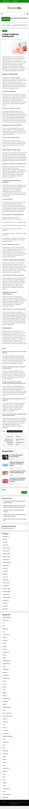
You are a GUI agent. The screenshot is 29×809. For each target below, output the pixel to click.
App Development (7, 617)
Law (4, 724)
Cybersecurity (6, 652)
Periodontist (6, 742)
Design (4, 655)
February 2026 (6, 548)
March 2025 (5, 580)
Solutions (5, 771)
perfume (4, 335)
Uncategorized (6, 788)
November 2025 (6, 556)
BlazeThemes (15, 803)
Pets (4, 748)
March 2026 (5, 545)
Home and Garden (7, 713)
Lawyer (4, 727)
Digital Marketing (7, 660)
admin (12, 459)
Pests (4, 745)
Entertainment (6, 678)
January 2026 (6, 551)
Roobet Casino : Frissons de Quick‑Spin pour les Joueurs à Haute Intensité (12, 1)
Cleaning (5, 640)
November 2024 (6, 591)
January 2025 (6, 585)
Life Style (5, 730)
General (4, 695)
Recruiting (5, 753)
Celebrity (5, 637)
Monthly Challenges (7, 736)
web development (7, 794)
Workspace (5, 797)
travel (4, 785)
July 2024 (5, 603)
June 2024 (5, 606)
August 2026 (6, 536)
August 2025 (6, 565)
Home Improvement (7, 716)
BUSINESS (5, 629)
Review (4, 759)
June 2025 (5, 571)
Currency (5, 649)
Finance (5, 687)
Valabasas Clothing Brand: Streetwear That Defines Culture (16, 464)
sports (4, 774)
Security (5, 762)
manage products (14, 88)
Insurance (5, 719)
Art (3, 623)
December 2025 (6, 553)
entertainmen (6, 675)
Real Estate (5, 751)
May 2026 (5, 539)
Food (4, 690)
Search (4, 489)
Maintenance (6, 733)
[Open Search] (24, 13)
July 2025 (5, 568)
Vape (4, 791)
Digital (4, 658)
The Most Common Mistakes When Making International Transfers (17, 479)
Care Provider (6, 634)
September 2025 (6, 562)
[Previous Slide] (25, 1)
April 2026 (5, 542)
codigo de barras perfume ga (15, 431)
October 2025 (6, 559)
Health (4, 704)
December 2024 (6, 588)
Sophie (5, 39)
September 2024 (6, 597)
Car (4, 631)
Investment (5, 721)
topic (4, 780)
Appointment (6, 620)
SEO (4, 765)
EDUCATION (6, 669)
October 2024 (6, 594)
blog (4, 626)
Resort (4, 756)
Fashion (5, 31)
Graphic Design (6, 698)
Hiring (4, 710)
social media (6, 768)
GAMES (4, 692)
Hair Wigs (5, 701)
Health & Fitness (7, 707)
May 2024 (5, 609)
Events (4, 681)
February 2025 (6, 582)
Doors (4, 666)
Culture (4, 646)
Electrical (5, 672)
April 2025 (5, 577)
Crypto (4, 643)
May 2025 (5, 574)
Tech (4, 777)
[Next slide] (27, 1)
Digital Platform (6, 663)
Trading (4, 782)
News (4, 739)
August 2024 (6, 600)
